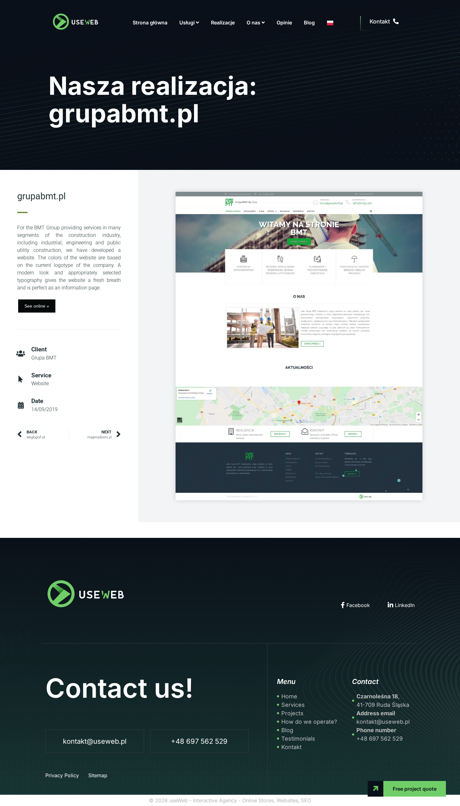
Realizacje (223, 22)
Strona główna (150, 22)
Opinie (284, 22)
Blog (309, 22)
